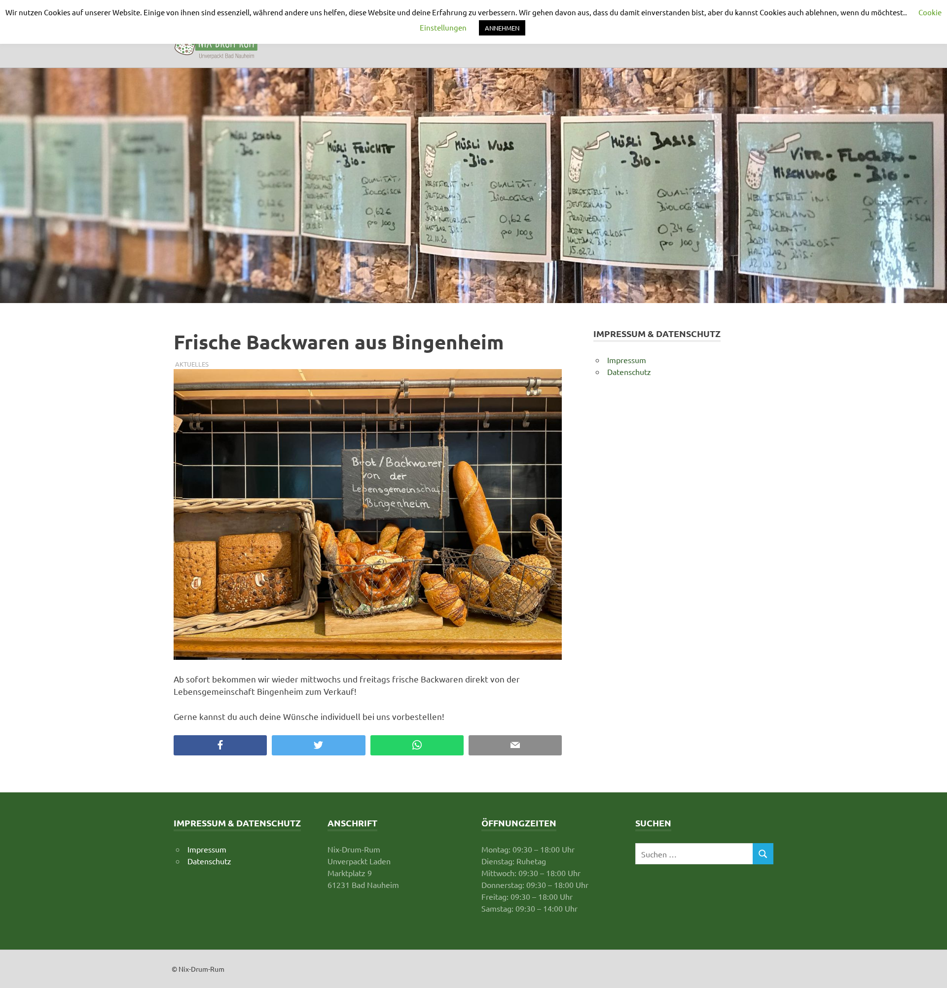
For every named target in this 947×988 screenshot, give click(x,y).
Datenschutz (629, 371)
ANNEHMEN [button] (502, 28)
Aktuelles (192, 364)
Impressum (626, 360)
